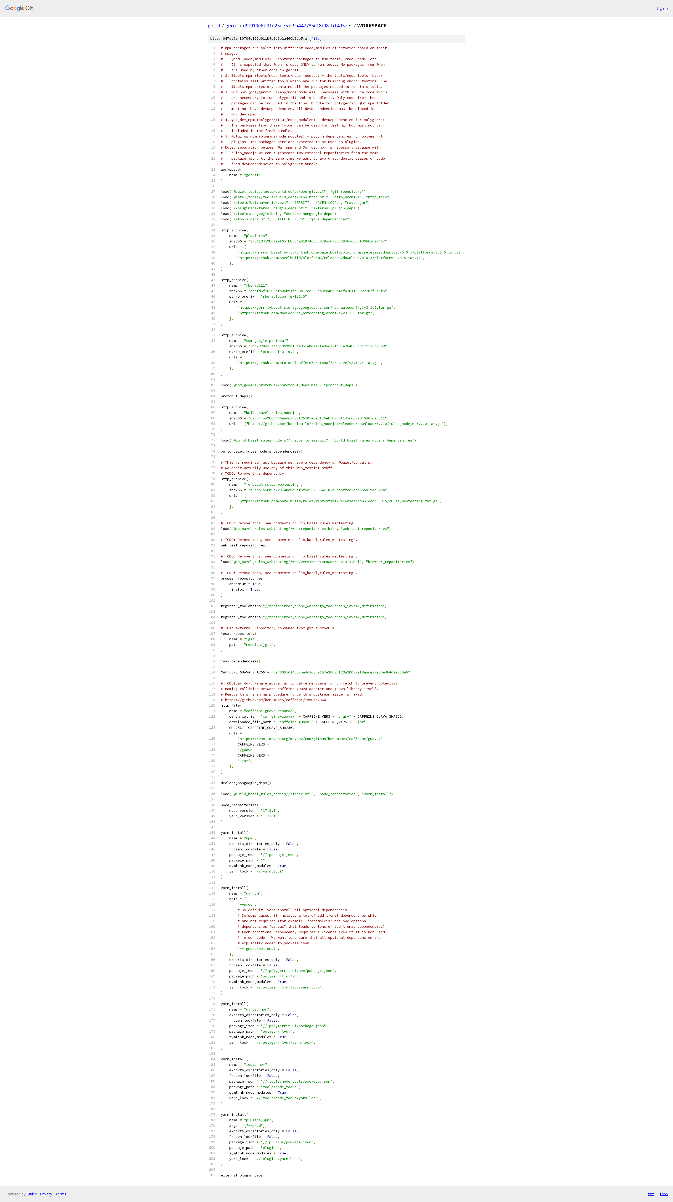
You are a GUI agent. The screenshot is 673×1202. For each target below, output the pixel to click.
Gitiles (32, 1193)
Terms (60, 1193)
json (663, 1193)
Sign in (662, 8)
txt (651, 1193)
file (315, 38)
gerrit (214, 25)
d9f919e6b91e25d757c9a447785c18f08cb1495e (295, 25)
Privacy (46, 1193)
